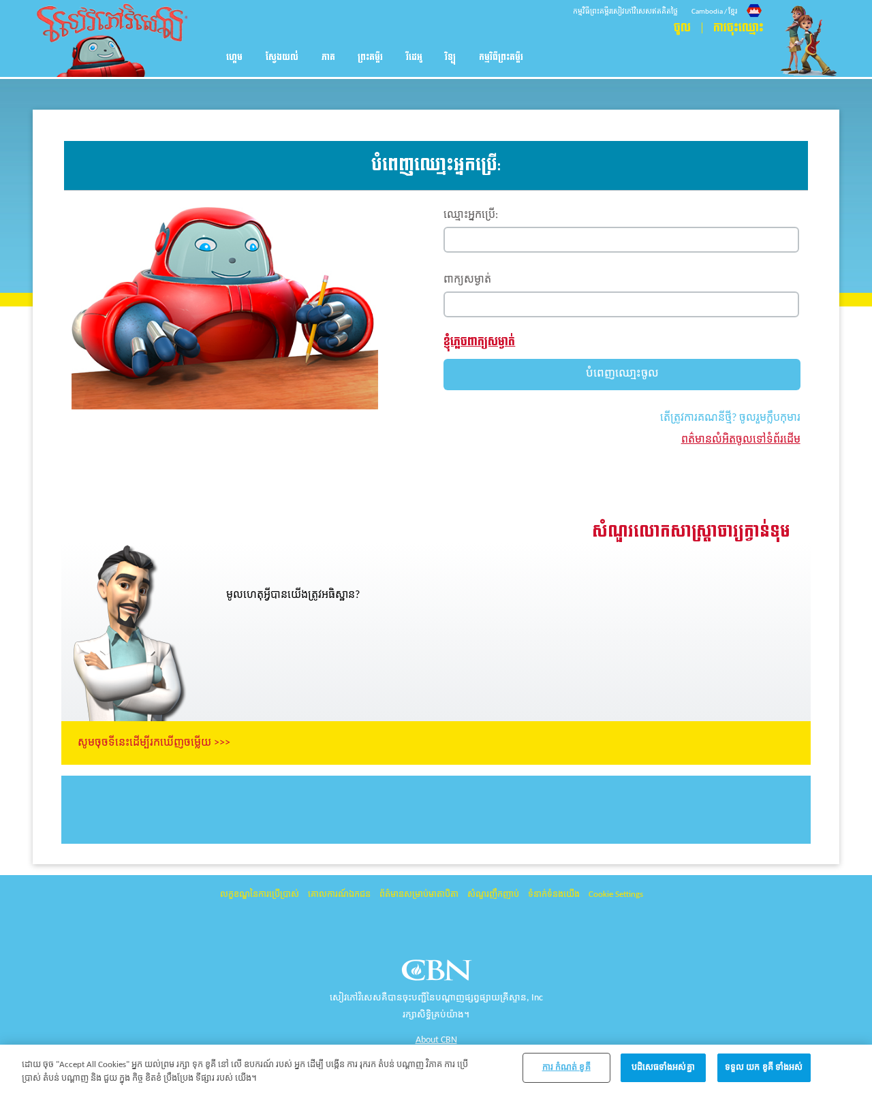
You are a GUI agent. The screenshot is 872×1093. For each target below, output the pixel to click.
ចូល (682, 27)
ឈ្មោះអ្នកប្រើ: (470, 215)
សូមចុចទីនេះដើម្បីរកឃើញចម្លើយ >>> (154, 743)
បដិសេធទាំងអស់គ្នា (663, 1067)
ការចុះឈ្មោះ (738, 27)
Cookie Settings (616, 894)
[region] (436, 1069)
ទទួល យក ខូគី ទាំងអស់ (764, 1067)
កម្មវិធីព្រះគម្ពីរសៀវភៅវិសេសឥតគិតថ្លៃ (625, 12)
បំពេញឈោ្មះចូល (622, 373)
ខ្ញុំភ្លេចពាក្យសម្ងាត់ (479, 341)
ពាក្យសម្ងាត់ (467, 279)
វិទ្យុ (450, 57)
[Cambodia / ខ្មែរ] (727, 2)
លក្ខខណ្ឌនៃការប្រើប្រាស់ (259, 894)
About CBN (436, 1040)
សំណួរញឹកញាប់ (493, 894)
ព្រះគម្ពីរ (370, 57)
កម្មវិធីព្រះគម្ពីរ (501, 57)
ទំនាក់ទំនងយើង (554, 894)
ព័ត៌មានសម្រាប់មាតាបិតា (418, 894)
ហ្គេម (234, 57)
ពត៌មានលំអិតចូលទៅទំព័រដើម (740, 439)
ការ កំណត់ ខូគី (566, 1067)
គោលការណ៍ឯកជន (339, 894)
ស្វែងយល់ (282, 57)
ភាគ (328, 57)
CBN (438, 974)
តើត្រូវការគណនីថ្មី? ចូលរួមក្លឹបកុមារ (730, 418)
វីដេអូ (414, 57)
